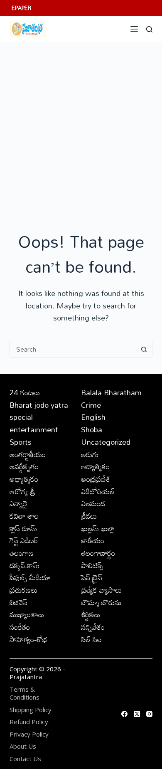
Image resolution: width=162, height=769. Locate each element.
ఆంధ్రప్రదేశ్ (95, 478)
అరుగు (89, 454)
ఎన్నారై (18, 503)
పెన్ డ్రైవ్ (91, 577)
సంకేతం (20, 626)
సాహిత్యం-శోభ (28, 639)
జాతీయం (92, 540)
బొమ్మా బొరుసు (101, 602)
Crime (91, 404)
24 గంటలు (25, 392)
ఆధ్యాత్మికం (24, 478)
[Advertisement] (81, 127)
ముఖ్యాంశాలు (27, 614)
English (93, 416)
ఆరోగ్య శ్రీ (22, 491)
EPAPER (21, 7)
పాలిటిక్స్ (92, 565)
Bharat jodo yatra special (39, 411)
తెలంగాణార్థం (98, 552)
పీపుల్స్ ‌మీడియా (30, 577)
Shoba (91, 429)
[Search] (149, 29)
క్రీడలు (89, 515)
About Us (23, 746)
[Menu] (134, 29)
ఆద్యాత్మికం (95, 466)
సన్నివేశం (93, 626)
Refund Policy (29, 722)
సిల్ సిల (91, 639)
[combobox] (73, 349)
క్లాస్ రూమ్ (23, 528)
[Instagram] (149, 714)
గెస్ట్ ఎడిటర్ (24, 540)
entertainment (34, 429)
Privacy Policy (29, 734)
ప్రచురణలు (24, 589)
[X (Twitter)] (137, 714)
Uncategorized (105, 441)
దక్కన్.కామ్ (24, 565)
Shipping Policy (31, 710)
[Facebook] (124, 714)
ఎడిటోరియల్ (98, 491)
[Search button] (144, 349)
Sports (21, 441)
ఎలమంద (93, 503)
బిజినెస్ (18, 602)
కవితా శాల (24, 515)
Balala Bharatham (111, 392)
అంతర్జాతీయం (28, 454)
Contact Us (25, 759)
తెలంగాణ (22, 552)
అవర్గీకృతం (24, 466)
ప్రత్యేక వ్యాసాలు (101, 589)
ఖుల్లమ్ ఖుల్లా (97, 528)
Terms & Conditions (24, 693)
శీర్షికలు (91, 614)
